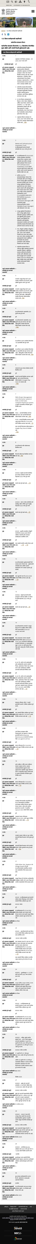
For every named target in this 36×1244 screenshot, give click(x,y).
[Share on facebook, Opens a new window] (2, 34)
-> (31, 423)
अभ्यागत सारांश (23, 1209)
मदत (31, 1206)
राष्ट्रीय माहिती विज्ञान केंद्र (7, 1218)
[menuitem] (12, 1)
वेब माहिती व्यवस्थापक (13, 1209)
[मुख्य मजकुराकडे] (7, 1)
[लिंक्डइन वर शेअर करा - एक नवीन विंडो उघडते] (8, 34)
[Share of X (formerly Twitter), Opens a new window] (5, 34)
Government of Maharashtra (22, 5)
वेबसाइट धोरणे (13, 1206)
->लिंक (25, 122)
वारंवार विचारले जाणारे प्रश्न (18, 1211)
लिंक (20, 849)
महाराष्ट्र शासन (9, 5)
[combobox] (28, 1)
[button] (33, 11)
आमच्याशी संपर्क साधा (23, 1206)
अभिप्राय (6, 1206)
